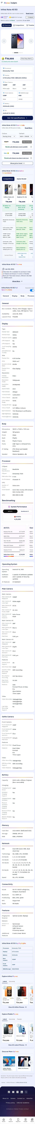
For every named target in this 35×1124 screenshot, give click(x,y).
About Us (6, 1098)
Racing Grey (7, 136)
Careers (12, 1098)
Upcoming (12, 981)
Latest (5, 981)
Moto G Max (20, 1036)
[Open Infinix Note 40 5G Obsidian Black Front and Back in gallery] (17, 41)
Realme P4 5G (22, 197)
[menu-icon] (2, 3)
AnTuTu (10, 511)
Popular (19, 1019)
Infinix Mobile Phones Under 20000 (7, 1069)
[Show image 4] (20, 52)
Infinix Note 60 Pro (19, 999)
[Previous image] (4, 41)
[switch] (32, 290)
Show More (16, 281)
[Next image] (31, 41)
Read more (29, 13)
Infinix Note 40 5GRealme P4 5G (22, 255)
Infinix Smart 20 (6, 999)
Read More (28, 128)
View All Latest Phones (16, 1045)
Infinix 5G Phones (23, 1068)
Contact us (20, 1098)
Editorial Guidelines (23, 1103)
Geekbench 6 (25, 511)
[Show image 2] (16, 52)
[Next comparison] (30, 217)
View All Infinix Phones (16, 1007)
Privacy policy (10, 1103)
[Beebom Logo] (10, 3)
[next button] (30, 995)
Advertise (29, 1098)
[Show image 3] (19, 52)
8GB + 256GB (24, 136)
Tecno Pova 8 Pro (7, 1036)
